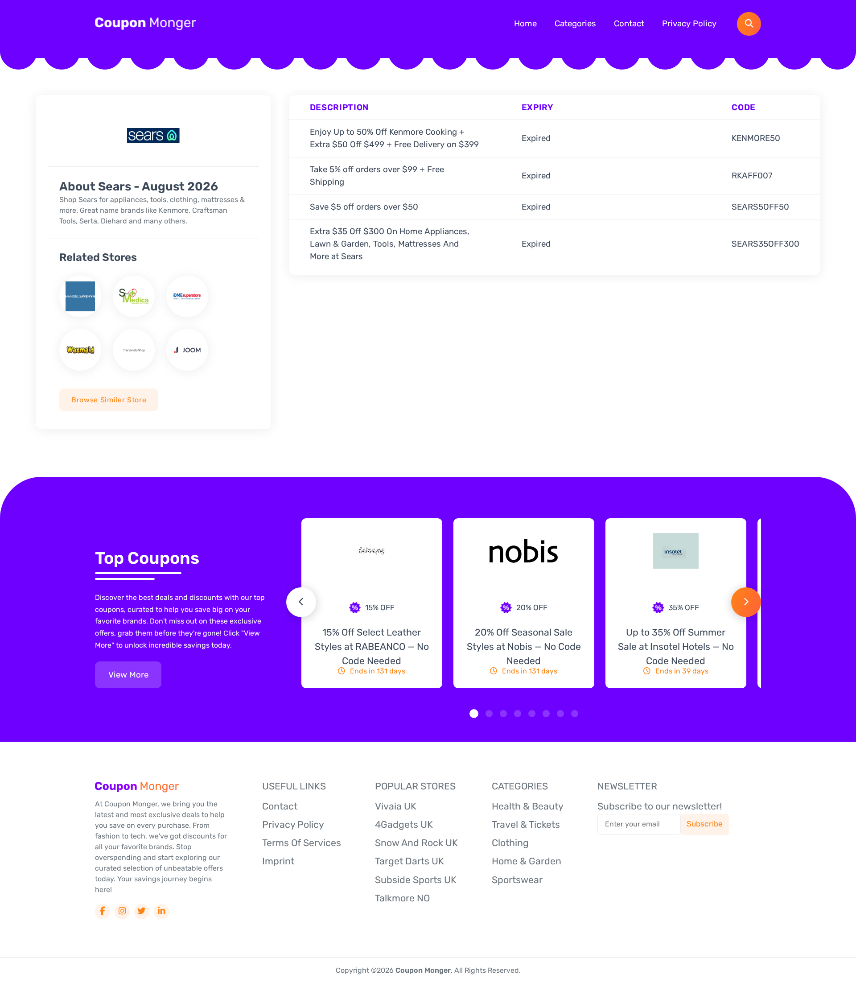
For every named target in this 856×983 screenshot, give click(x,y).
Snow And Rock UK (416, 842)
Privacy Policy (689, 24)
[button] (473, 713)
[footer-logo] (137, 787)
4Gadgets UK (404, 824)
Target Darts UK (409, 861)
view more (128, 675)
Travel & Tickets (526, 824)
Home (525, 24)
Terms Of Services (301, 842)
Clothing (510, 842)
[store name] (80, 296)
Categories (575, 24)
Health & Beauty (528, 806)
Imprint (278, 861)
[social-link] (102, 911)
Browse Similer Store (108, 400)
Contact (629, 24)
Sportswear (517, 879)
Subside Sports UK (416, 879)
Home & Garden (526, 861)
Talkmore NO (402, 898)
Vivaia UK (395, 806)
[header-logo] (145, 24)
